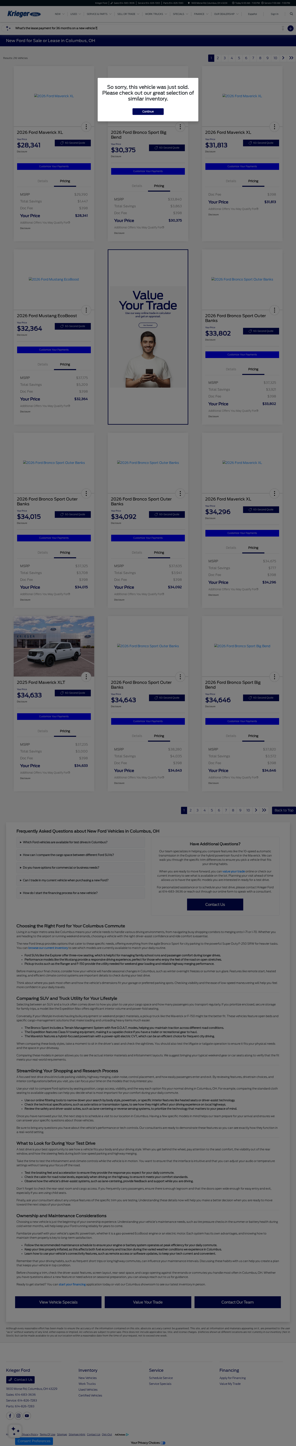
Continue (148, 111)
